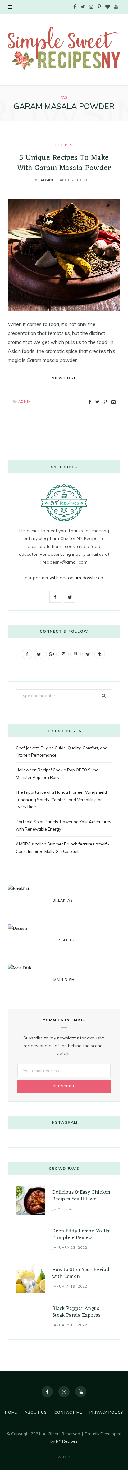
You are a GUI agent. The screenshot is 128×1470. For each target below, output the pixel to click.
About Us (36, 1412)
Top (65, 1457)
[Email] (113, 402)
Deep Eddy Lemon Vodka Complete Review (81, 1234)
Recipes (64, 145)
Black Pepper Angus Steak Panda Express (76, 1312)
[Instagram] (64, 1391)
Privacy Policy (106, 1412)
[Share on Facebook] (90, 402)
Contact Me (68, 1412)
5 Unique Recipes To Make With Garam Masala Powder (64, 163)
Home (11, 1412)
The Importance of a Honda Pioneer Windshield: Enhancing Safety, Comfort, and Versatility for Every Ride (62, 799)
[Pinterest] (105, 402)
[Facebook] (47, 1391)
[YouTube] (80, 1391)
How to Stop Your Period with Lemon (80, 1273)
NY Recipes (67, 1441)
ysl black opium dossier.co (76, 578)
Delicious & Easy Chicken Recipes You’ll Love (81, 1196)
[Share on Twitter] (97, 402)
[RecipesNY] (64, 48)
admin (46, 180)
